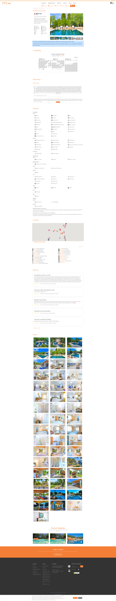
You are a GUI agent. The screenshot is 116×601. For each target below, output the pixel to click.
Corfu (37, 8)
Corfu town (41, 8)
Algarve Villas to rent (46, 584)
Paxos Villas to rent (46, 572)
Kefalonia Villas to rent (46, 576)
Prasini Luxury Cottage (56, 541)
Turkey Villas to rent (46, 579)
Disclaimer (34, 571)
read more (58, 102)
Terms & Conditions (36, 569)
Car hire (44, 567)
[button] (51, 24)
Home (35, 8)
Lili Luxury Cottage (72, 541)
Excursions (44, 569)
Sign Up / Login (58, 554)
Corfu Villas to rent (46, 571)
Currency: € (113, 0)
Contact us (35, 567)
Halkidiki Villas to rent (46, 574)
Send (82, 566)
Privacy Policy (52, 599)
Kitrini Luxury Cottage (39, 541)
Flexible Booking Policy (37, 574)
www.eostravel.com (58, 594)
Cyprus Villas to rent (46, 577)
